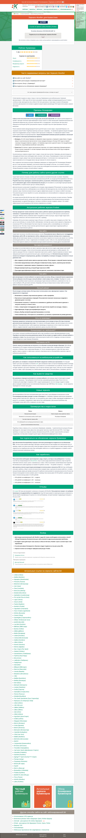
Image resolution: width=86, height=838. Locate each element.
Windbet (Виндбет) (20, 696)
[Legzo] (2, 233)
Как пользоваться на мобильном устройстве (80, 14)
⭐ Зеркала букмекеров (24, 13)
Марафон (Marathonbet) (21, 579)
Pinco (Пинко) (18, 777)
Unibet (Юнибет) (19, 635)
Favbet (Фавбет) (19, 604)
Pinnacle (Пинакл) (19, 581)
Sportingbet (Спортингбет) (22, 617)
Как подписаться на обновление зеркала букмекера (80, 21)
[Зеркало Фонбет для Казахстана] (43, 22)
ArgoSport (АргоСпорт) (21, 716)
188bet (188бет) (19, 707)
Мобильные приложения (21, 834)
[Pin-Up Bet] (2, 231)
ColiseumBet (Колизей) (21, 638)
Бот (45, 6)
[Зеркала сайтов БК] (43, 797)
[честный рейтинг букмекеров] (21, 797)
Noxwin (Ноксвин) (19, 644)
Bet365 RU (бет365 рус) (21, 775)
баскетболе (34, 460)
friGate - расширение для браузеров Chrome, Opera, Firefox (32, 823)
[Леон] (2, 224)
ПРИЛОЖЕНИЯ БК (65, 9)
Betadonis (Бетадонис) (21, 674)
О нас (64, 836)
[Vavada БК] (2, 220)
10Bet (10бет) (18, 642)
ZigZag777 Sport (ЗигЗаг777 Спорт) (25, 757)
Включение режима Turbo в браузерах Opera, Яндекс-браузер (33, 818)
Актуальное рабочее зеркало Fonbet (80, 12)
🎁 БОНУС (30, 115)
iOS (37, 363)
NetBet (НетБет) (19, 640)
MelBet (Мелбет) (19, 577)
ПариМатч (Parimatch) (21, 608)
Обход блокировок (50, 9)
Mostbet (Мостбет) (20, 593)
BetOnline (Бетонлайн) (21, 739)
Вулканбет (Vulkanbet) (21, 770)
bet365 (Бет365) (19, 622)
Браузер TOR (18, 825)
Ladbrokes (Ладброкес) (21, 660)
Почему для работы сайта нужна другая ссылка (80, 9)
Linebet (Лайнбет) (19, 687)
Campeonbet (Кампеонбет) (22, 743)
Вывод (77, 26)
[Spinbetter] (2, 229)
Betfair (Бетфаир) (19, 633)
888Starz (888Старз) (20, 626)
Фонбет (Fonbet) (19, 606)
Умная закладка (40, 6)
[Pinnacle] (2, 216)
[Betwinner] (2, 218)
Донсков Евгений (19, 562)
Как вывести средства (80, 15)
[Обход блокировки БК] (64, 797)
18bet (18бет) (18, 710)
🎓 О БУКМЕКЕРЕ (41, 115)
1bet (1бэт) (17, 712)
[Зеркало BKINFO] (15, 6)
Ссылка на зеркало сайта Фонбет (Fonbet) (43, 26)
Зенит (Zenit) (18, 602)
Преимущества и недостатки (79, 19)
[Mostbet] (2, 227)
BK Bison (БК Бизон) (20, 745)
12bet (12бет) (18, 703)
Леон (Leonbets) (19, 588)
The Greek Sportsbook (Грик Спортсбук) (26, 698)
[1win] (2, 222)
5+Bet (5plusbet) (19, 725)
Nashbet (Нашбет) (20, 754)
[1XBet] (2, 210)
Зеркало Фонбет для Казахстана (43, 17)
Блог (64, 834)
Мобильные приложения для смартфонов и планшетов (31, 830)
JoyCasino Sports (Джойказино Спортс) (26, 750)
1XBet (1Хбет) (18, 575)
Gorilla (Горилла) (19, 689)
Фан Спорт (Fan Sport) (21, 649)
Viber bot (50, 6)
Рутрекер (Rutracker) (20, 761)
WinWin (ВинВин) (19, 779)
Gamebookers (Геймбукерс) (22, 653)
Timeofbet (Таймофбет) (21, 748)
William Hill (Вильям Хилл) (22, 620)
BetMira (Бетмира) (20, 680)
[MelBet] (2, 212)
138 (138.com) (18, 705)
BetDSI (16, 741)
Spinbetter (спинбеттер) (21, 595)
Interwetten (17, 665)
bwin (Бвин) (17, 682)
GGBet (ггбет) (18, 718)
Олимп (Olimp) (18, 615)
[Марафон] (2, 214)
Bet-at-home (17, 658)
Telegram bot (63, 6)
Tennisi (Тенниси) (19, 694)
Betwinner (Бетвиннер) (21, 584)
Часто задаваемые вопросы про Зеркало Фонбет (80, 4)
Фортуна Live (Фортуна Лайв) (23, 700)
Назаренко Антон (19, 555)
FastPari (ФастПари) (20, 656)
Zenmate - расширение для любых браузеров (28, 821)
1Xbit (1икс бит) (19, 734)
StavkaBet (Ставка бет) (21, 692)
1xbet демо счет (43, 836)
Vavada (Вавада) (19, 671)
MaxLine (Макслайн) (20, 669)
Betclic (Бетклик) (19, 727)
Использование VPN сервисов (23, 816)
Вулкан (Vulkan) (19, 629)
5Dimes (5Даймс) (19, 647)
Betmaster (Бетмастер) (21, 730)
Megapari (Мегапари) (20, 721)
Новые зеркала (79, 17)
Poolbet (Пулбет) (19, 772)
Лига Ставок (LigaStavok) (22, 611)
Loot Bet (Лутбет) (19, 624)
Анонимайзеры (18, 827)
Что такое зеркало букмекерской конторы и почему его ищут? (43, 92)
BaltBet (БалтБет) (20, 678)
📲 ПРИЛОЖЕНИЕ (54, 115)
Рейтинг (25, 9)
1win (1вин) (17, 586)
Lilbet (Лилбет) (18, 781)
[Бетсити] (2, 226)
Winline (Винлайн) (19, 613)
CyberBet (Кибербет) (20, 732)
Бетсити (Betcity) (19, 590)
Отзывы (77, 25)
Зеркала (39, 9)
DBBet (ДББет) (19, 631)
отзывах (16, 491)
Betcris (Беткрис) (19, 723)
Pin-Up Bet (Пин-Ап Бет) (21, 597)
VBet (15, 676)
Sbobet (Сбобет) (19, 651)
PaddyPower (18, 662)
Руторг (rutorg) (18, 759)
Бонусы (32, 9)
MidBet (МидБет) (19, 736)
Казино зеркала (42, 834)
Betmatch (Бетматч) (20, 685)
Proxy (56, 6)
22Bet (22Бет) (18, 714)
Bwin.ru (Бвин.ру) (19, 768)
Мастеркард (58, 384)
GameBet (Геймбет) (20, 752)
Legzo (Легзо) (18, 599)
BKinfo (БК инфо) (19, 763)
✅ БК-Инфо (16, 13)
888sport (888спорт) (20, 667)
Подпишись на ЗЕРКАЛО (55, 2)
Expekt (16, 766)
